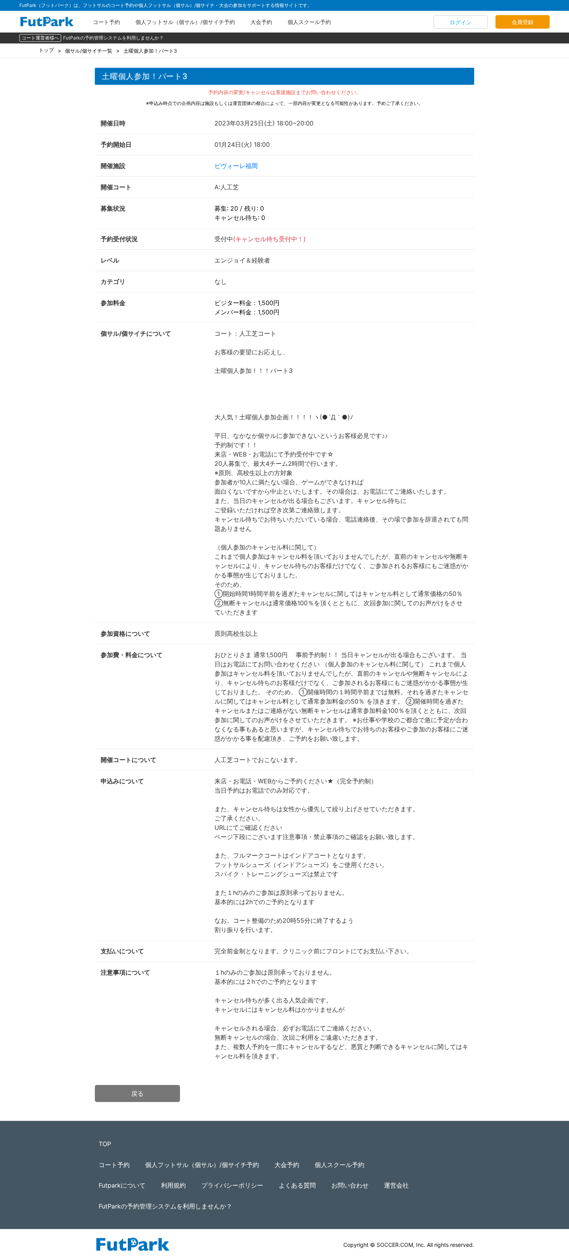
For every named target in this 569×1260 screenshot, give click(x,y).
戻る (137, 1093)
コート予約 (106, 22)
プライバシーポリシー (232, 1185)
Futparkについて (122, 1185)
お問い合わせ (349, 1185)
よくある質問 (297, 1185)
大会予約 (261, 22)
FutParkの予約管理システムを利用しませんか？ (113, 38)
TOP (105, 1144)
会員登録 (522, 22)
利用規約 (173, 1185)
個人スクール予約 (309, 22)
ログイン (460, 22)
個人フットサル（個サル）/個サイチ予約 (185, 22)
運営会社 (396, 1185)
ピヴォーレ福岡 (236, 166)
